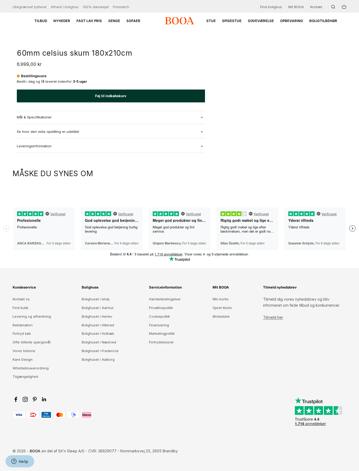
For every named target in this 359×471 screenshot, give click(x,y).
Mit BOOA (296, 7)
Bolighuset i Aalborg (98, 359)
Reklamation (23, 325)
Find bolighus (271, 7)
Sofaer (133, 21)
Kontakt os (21, 299)
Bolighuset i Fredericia (100, 351)
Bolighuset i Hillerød (98, 325)
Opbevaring (291, 21)
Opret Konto (222, 308)
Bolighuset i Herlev (97, 316)
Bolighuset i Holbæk (98, 333)
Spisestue (232, 21)
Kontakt (316, 7)
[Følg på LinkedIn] (44, 399)
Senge (114, 21)
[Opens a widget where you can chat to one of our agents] (19, 461)
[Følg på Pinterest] (35, 399)
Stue (211, 21)
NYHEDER (61, 21)
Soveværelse (261, 21)
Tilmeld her (273, 317)
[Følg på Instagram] (25, 399)
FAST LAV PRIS (89, 21)
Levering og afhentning (32, 316)
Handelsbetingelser (165, 299)
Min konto (221, 299)
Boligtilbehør (323, 21)
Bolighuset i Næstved (99, 342)
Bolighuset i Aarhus (98, 308)
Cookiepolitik (159, 316)
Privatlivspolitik (161, 308)
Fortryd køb (22, 333)
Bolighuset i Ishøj (95, 299)
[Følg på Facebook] (16, 399)
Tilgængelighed (25, 376)
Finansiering (159, 325)
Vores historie (24, 351)
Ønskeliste (221, 316)
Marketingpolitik (162, 333)
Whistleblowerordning (31, 368)
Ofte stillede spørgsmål (31, 342)
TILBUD (40, 21)
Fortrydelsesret (161, 342)
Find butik (20, 308)
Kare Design (23, 359)
